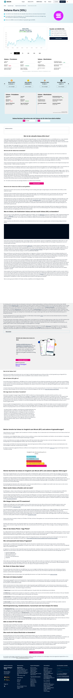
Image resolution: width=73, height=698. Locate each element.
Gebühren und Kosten (21, 671)
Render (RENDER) (47, 689)
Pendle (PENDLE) (47, 686)
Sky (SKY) (45, 690)
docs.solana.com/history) (12, 498)
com (54, 447)
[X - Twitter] (4, 686)
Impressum (46, 667)
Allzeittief (22, 99)
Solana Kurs (32, 686)
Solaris (18, 688)
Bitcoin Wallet (33, 672)
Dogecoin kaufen (33, 671)
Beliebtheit (40, 96)
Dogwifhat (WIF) (45, 82)
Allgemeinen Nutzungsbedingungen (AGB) (62, 674)
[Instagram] (8, 686)
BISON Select (39, 1)
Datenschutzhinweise (48, 668)
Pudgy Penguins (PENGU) (49, 687)
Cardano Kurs (33, 680)
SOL (24, 120)
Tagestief (22, 96)
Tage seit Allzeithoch (10, 103)
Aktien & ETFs (30, 1)
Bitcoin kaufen (33, 667)
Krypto (23, 1)
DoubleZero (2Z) (61, 82)
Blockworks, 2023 (15, 305)
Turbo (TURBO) (47, 691)
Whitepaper (42, 214)
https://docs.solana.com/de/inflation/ (52, 389)
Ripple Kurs (32, 684)
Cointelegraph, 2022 (37, 200)
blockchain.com (18, 309)
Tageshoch (8, 96)
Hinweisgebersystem (48, 676)
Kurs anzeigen (12, 86)
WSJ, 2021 (9, 218)
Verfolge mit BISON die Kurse (23, 344)
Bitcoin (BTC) (11, 82)
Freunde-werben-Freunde (22, 669)
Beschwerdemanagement (22, 673)
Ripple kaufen (33, 670)
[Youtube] (10, 686)
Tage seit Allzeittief (24, 103)
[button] (11, 53)
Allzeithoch (8, 99)
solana (51, 447)
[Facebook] (6, 686)
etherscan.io (48, 326)
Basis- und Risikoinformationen (22, 657)
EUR (39, 120)
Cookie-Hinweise (47, 672)
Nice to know (8, 331)
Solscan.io (39, 327)
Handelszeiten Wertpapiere (22, 672)
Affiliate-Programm (21, 668)
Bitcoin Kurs (32, 679)
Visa (33, 396)
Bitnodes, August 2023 (49, 306)
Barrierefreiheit (47, 678)
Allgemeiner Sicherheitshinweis (47, 675)
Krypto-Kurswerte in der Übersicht (20, 5)
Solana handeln (58, 38)
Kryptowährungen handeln (35, 673)
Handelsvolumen (41, 99)
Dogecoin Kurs (33, 681)
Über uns (19, 679)
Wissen (49, 1)
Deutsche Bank (20, 687)
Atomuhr (42, 273)
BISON (5, 5)
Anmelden (56, 1)
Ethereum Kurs (33, 682)
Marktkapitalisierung (57, 96)
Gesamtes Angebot (57, 103)
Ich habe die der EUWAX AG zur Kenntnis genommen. (63, 676)
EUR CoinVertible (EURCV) (49, 684)
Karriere (18, 680)
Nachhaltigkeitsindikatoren (49, 677)
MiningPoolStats (37, 309)
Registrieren (62, 1)
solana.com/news (53, 574)
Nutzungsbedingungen (48, 673)
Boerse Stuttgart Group (22, 686)
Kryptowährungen (10, 5)
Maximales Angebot (42, 103)
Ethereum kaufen (33, 668)
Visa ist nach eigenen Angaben (36, 249)
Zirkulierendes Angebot (58, 99)
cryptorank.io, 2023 (16, 507)
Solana (41, 315)
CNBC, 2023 (11, 215)
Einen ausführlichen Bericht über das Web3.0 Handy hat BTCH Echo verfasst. (42, 538)
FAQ (45, 1)
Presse (18, 681)
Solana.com (29, 245)
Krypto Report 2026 (21, 675)
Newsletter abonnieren (63, 679)
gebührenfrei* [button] (60, 33)
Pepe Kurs (32, 683)
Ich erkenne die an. (62, 674)
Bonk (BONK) (28, 82)
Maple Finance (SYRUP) (48, 685)
